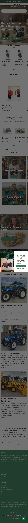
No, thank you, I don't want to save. (21, 268)
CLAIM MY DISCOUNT (21, 266)
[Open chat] (23, 518)
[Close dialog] (27, 251)
